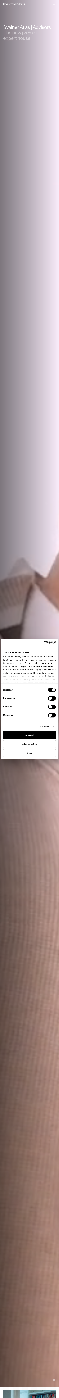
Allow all (29, 735)
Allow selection (29, 744)
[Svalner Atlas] (14, 3)
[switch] (52, 698)
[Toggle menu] (54, 3)
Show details (44, 726)
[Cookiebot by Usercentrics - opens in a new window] (44, 642)
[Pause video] (54, 1380)
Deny (29, 753)
